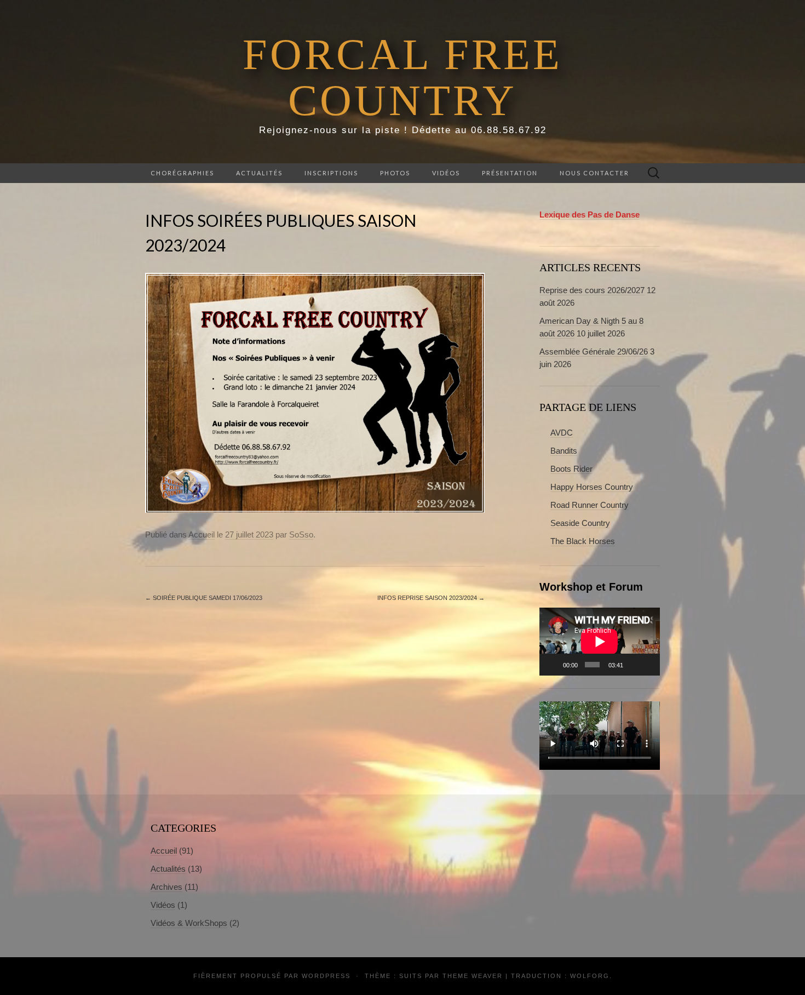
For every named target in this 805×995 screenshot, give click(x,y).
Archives (166, 886)
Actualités (259, 172)
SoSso (301, 534)
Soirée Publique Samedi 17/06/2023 (203, 597)
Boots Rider (571, 468)
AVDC (561, 432)
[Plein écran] (648, 664)
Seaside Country (580, 523)
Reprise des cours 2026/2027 (592, 290)
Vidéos (446, 172)
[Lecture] (553, 664)
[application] (599, 642)
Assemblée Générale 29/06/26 (593, 351)
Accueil (201, 534)
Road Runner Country (589, 505)
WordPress (326, 976)
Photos (395, 172)
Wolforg (590, 976)
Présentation (510, 172)
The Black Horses (582, 541)
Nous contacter (594, 172)
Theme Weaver (472, 976)
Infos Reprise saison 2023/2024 (431, 597)
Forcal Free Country (402, 77)
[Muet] (633, 664)
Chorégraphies (182, 172)
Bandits (563, 450)
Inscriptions (331, 172)
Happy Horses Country (591, 486)
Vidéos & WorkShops (189, 923)
